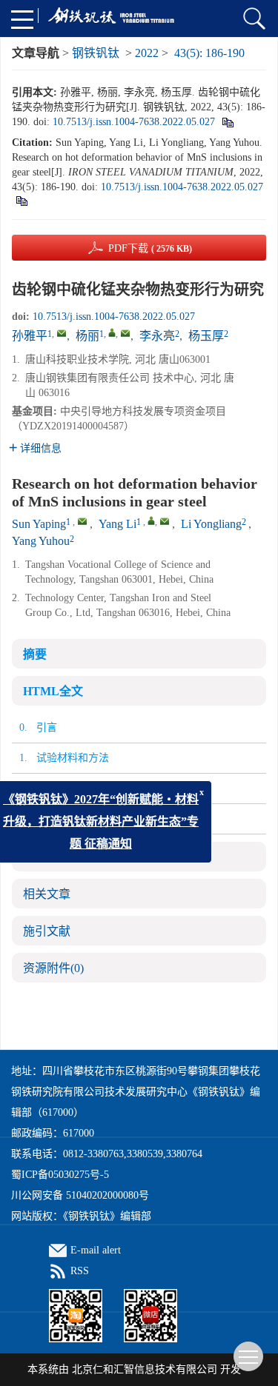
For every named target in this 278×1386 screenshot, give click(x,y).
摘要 (35, 654)
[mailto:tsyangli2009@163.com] (125, 333)
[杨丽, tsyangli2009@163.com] (112, 332)
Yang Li (117, 524)
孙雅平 (29, 335)
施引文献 (46, 931)
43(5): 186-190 (209, 53)
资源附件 (53, 968)
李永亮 (157, 335)
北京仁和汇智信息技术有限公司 (144, 1369)
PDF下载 (150, 248)
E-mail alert (95, 1250)
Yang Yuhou (41, 541)
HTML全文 (53, 691)
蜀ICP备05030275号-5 (60, 1174)
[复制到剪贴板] (227, 121)
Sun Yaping (39, 524)
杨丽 (87, 335)
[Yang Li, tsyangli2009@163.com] (151, 520)
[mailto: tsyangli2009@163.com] (164, 521)
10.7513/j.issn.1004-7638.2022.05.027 (134, 121)
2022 (147, 53)
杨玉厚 (206, 335)
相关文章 (46, 894)
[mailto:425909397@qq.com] (61, 333)
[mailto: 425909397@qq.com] (82, 521)
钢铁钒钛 (95, 53)
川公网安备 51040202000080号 (80, 1195)
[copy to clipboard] (21, 200)
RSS (79, 1270)
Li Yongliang (211, 524)
